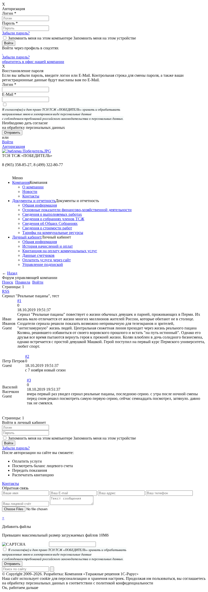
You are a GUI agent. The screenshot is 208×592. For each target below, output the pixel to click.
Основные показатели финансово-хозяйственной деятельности (77, 210)
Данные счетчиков (38, 255)
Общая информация (39, 205)
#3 (29, 380)
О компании (33, 187)
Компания (21, 182)
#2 (27, 356)
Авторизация (13, 146)
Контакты (30, 196)
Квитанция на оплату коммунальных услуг (59, 251)
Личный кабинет (27, 237)
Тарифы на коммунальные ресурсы (52, 232)
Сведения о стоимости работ (47, 228)
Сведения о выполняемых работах (52, 214)
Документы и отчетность (34, 201)
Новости (29, 191)
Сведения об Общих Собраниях (50, 223)
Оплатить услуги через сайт (46, 260)
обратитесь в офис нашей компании (33, 62)
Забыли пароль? (16, 33)
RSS (5, 291)
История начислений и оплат (47, 246)
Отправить (12, 564)
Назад (12, 273)
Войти (7, 142)
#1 (19, 301)
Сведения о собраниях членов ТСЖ (53, 219)
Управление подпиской (42, 264)
